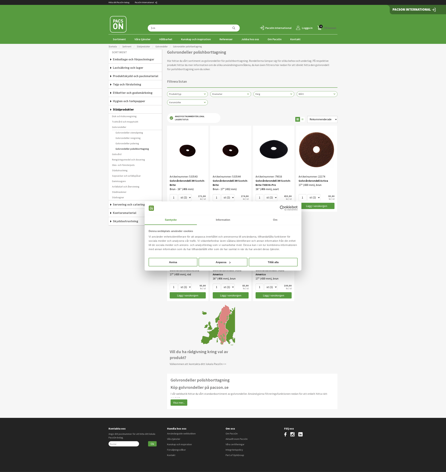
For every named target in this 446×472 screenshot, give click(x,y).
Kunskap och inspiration (196, 39)
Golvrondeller (161, 46)
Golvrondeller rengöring (128, 138)
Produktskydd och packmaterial (135, 76)
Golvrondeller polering (127, 143)
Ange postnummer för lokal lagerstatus (190, 118)
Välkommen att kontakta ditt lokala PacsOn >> (198, 364)
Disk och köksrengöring (124, 116)
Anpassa (221, 262)
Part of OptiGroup (235, 455)
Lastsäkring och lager (128, 68)
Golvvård (116, 154)
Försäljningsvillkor (176, 449)
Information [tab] (223, 219)
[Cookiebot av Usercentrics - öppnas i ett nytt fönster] (282, 208)
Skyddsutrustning (125, 221)
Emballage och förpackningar (133, 59)
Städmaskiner (119, 192)
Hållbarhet (165, 39)
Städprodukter (143, 46)
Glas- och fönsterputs (123, 165)
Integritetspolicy (234, 449)
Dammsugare (119, 181)
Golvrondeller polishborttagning (132, 148)
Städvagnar (118, 197)
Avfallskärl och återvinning (125, 186)
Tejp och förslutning (127, 84)
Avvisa (173, 262)
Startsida (113, 46)
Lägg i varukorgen (316, 206)
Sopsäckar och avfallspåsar (126, 175)
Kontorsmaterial (124, 213)
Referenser (226, 39)
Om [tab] (275, 219)
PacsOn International (144, 2)
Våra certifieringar (235, 444)
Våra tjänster (142, 39)
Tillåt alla (273, 262)
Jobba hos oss (250, 39)
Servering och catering (129, 204)
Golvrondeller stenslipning (129, 132)
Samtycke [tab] (171, 219)
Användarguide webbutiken (181, 433)
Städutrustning (120, 170)
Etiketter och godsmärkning (132, 93)
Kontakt (295, 39)
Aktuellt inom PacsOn (237, 438)
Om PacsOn (275, 39)
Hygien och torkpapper (129, 101)
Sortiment (119, 39)
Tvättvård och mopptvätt (125, 121)
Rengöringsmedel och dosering (128, 159)
